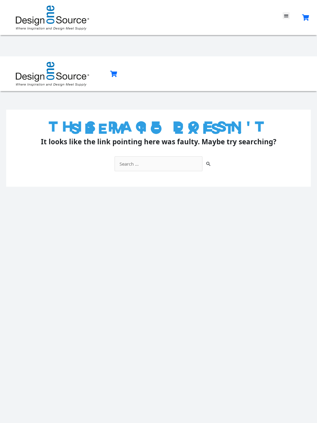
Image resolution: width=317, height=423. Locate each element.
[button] (286, 15)
